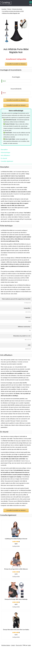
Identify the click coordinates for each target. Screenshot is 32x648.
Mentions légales (5, 645)
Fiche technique (5, 152)
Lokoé (29, 645)
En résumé (4, 158)
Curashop (4, 9)
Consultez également (7, 161)
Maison (9, 9)
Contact (13, 645)
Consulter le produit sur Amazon (16, 64)
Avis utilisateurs (5, 155)
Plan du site (19, 645)
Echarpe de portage (17, 9)
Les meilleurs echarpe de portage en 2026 (13, 11)
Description (4, 149)
